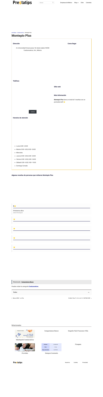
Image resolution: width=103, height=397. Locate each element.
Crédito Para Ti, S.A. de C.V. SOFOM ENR (79, 298)
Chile (82, 2)
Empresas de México (66, 2)
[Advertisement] (51, 19)
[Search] (53, 2)
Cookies (76, 362)
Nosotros (67, 362)
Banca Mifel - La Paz (18, 298)
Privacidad (85, 362)
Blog (75, 2)
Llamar (33, 112)
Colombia (88, 2)
